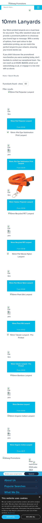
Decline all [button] (30, 517)
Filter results (8, 89)
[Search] (31, 11)
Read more (11, 513)
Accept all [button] (11, 517)
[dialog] (21, 509)
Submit (31, 474)
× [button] (39, 497)
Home (5, 76)
